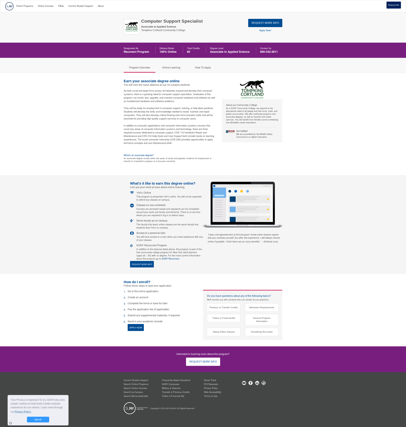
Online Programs (24, 5)
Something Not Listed (261, 332)
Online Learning (171, 67)
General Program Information (261, 319)
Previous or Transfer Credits (224, 307)
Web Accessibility (212, 392)
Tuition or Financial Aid (223, 318)
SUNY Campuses (170, 384)
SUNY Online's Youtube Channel (244, 383)
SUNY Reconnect (170, 258)
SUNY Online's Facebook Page (251, 383)
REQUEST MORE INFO (265, 23)
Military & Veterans (171, 388)
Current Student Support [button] (81, 5)
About (101, 5)
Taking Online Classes (224, 332)
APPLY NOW (135, 327)
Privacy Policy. (23, 411)
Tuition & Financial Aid (173, 396)
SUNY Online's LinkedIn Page (257, 383)
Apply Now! (265, 30)
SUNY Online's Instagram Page (264, 383)
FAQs (61, 5)
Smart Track (210, 380)
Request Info (393, 5)
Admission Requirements (261, 307)
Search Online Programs (136, 384)
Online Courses (45, 5)
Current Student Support (136, 380)
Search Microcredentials (136, 396)
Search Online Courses (135, 388)
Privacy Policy (211, 388)
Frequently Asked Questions (176, 380)
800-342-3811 (269, 52)
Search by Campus (133, 392)
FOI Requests (211, 384)
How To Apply (203, 67)
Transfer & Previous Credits (176, 392)
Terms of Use (210, 396)
